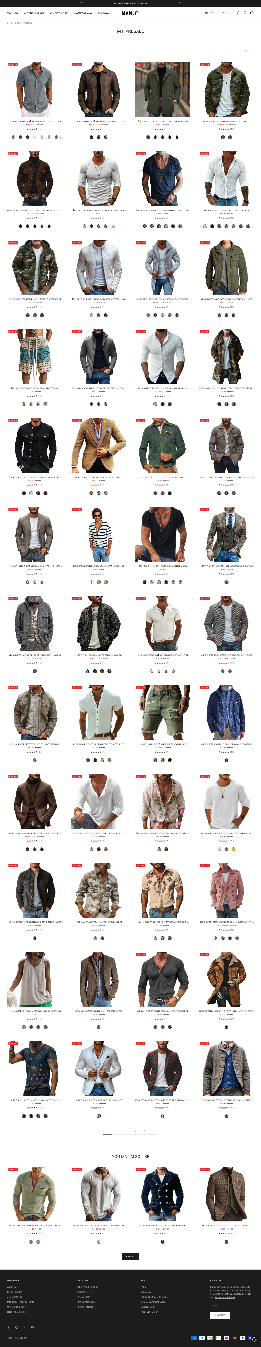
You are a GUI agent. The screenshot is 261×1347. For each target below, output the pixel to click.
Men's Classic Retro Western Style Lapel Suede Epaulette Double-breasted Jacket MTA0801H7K (226, 922)
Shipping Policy (84, 1292)
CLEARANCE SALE (83, 12)
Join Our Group (14, 1297)
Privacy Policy (83, 1297)
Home (9, 23)
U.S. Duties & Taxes (17, 1307)
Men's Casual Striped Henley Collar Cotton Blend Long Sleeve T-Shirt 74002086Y (98, 566)
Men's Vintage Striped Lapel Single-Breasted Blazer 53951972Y (98, 1011)
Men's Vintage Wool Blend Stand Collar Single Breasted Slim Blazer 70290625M (34, 833)
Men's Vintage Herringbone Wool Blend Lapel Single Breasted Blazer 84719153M (98, 477)
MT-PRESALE (27, 23)
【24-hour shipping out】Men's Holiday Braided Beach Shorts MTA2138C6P (34, 388)
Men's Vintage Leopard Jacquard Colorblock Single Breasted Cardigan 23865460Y (98, 655)
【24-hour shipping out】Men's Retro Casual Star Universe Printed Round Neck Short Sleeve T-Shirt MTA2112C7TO (34, 1100)
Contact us (146, 1292)
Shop (17, 23)
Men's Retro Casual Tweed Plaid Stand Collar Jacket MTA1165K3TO (226, 1226)
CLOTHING (12, 12)
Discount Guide (148, 1307)
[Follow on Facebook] (8, 1327)
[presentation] (60, 137)
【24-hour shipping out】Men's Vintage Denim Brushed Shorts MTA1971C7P (162, 744)
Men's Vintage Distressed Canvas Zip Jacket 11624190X (35, 744)
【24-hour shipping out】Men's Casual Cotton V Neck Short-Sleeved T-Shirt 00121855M (162, 566)
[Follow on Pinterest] (24, 1327)
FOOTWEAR (104, 12)
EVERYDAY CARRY (59, 12)
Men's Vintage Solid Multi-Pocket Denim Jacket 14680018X (35, 655)
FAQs (143, 1287)
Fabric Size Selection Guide (154, 1297)
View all (130, 1256)
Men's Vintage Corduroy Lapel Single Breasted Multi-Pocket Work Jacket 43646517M (34, 210)
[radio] (13, 137)
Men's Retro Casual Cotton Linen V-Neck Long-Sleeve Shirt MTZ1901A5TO (98, 1226)
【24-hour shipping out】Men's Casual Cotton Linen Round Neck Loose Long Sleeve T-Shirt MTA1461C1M (226, 833)
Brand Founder (14, 1292)
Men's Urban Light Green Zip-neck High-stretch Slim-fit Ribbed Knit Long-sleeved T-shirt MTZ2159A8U (34, 1226)
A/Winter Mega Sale (34, 12)
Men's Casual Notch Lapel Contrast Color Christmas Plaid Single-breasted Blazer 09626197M (162, 1100)
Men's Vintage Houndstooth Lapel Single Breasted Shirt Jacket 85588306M (226, 655)
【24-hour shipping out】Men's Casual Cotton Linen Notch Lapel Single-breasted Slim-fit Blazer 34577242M (35, 566)
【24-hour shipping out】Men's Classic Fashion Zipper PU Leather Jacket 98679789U (98, 121)
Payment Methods (86, 1307)
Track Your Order (149, 1311)
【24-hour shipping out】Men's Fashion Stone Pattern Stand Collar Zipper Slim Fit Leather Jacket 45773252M (98, 299)
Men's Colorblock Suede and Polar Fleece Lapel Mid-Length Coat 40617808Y (226, 1011)
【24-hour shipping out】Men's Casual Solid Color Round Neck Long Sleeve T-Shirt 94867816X (98, 210)
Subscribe (220, 1315)
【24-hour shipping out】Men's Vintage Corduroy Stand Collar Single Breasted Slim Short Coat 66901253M (162, 121)
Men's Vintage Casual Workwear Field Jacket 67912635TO (226, 299)
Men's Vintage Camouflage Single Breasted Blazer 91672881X (226, 566)
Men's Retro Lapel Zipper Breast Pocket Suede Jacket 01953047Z (163, 477)
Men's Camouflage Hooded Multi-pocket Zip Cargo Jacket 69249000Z (34, 299)
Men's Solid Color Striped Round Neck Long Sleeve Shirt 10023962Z (162, 1011)
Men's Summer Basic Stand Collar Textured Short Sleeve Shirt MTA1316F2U (98, 744)
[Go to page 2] (153, 1131)
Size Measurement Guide (153, 1302)
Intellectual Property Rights (20, 1302)
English (225, 13)
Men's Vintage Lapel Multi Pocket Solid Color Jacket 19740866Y (226, 1100)
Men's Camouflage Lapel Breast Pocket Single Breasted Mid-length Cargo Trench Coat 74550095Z (226, 388)
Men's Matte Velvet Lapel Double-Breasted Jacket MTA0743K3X (162, 1226)
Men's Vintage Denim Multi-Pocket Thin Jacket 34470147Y (226, 744)
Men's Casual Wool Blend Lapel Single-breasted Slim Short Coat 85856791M (99, 388)
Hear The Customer (16, 1311)
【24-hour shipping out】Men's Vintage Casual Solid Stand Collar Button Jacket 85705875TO (34, 477)
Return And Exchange (87, 1287)
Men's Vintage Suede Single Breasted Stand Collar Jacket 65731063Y (35, 922)
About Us (11, 1287)
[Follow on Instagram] (16, 1327)
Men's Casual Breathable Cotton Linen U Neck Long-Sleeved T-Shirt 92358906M (98, 833)
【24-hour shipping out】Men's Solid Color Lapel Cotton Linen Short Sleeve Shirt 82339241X (35, 121)
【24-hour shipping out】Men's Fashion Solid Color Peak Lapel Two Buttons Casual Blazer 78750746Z (98, 1100)
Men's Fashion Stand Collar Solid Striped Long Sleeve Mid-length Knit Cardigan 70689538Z (162, 299)
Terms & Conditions (86, 1302)
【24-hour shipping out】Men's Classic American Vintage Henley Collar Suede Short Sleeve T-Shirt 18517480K (162, 655)
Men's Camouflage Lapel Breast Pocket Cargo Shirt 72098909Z (98, 922)
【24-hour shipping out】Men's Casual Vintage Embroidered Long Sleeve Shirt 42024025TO (162, 833)
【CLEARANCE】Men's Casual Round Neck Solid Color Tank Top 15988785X (35, 1011)
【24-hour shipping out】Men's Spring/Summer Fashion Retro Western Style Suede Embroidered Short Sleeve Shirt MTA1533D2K (162, 922)
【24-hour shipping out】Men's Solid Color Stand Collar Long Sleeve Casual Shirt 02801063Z (162, 388)
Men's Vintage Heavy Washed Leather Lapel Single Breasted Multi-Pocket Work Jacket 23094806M (226, 477)
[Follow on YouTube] (32, 1327)
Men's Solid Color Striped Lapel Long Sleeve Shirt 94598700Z (226, 210)
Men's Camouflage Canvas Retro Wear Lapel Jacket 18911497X (226, 121)
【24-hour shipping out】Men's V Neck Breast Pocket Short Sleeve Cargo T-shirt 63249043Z (162, 210)
